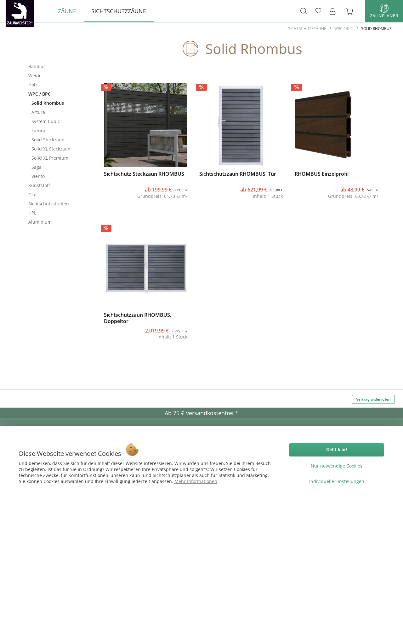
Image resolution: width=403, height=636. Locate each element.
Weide (35, 76)
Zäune (55, 50)
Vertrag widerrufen (373, 399)
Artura (38, 112)
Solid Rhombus (47, 103)
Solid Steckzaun (48, 140)
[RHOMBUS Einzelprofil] (336, 125)
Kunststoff (39, 185)
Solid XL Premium (49, 158)
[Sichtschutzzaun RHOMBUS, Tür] (241, 125)
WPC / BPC (39, 94)
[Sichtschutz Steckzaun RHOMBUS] (145, 125)
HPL (32, 213)
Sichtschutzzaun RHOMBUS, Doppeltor (137, 318)
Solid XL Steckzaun (51, 149)
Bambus (37, 66)
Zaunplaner (384, 16)
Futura (38, 130)
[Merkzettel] (318, 11)
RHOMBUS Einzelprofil (322, 174)
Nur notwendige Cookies (336, 466)
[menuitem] (67, 11)
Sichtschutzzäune (55, 56)
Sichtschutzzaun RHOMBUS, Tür (237, 174)
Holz (32, 85)
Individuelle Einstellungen (336, 481)
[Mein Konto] (334, 11)
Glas (32, 194)
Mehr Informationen (195, 481)
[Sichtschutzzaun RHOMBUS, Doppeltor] (145, 266)
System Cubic (45, 121)
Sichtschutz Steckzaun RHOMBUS (144, 174)
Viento (38, 176)
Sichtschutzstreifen (48, 204)
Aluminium (40, 222)
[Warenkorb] (352, 11)
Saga (36, 167)
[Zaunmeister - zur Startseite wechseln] (20, 13)
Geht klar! (336, 449)
